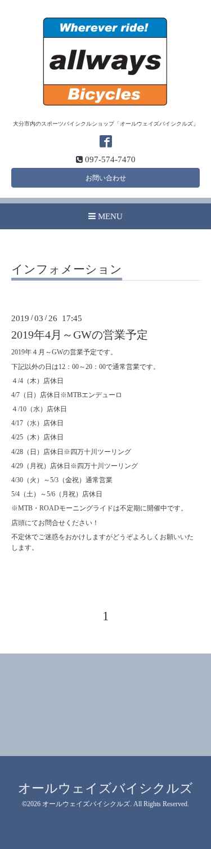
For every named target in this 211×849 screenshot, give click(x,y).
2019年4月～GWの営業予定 (79, 335)
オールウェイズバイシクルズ (105, 788)
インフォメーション (66, 270)
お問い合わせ (106, 178)
